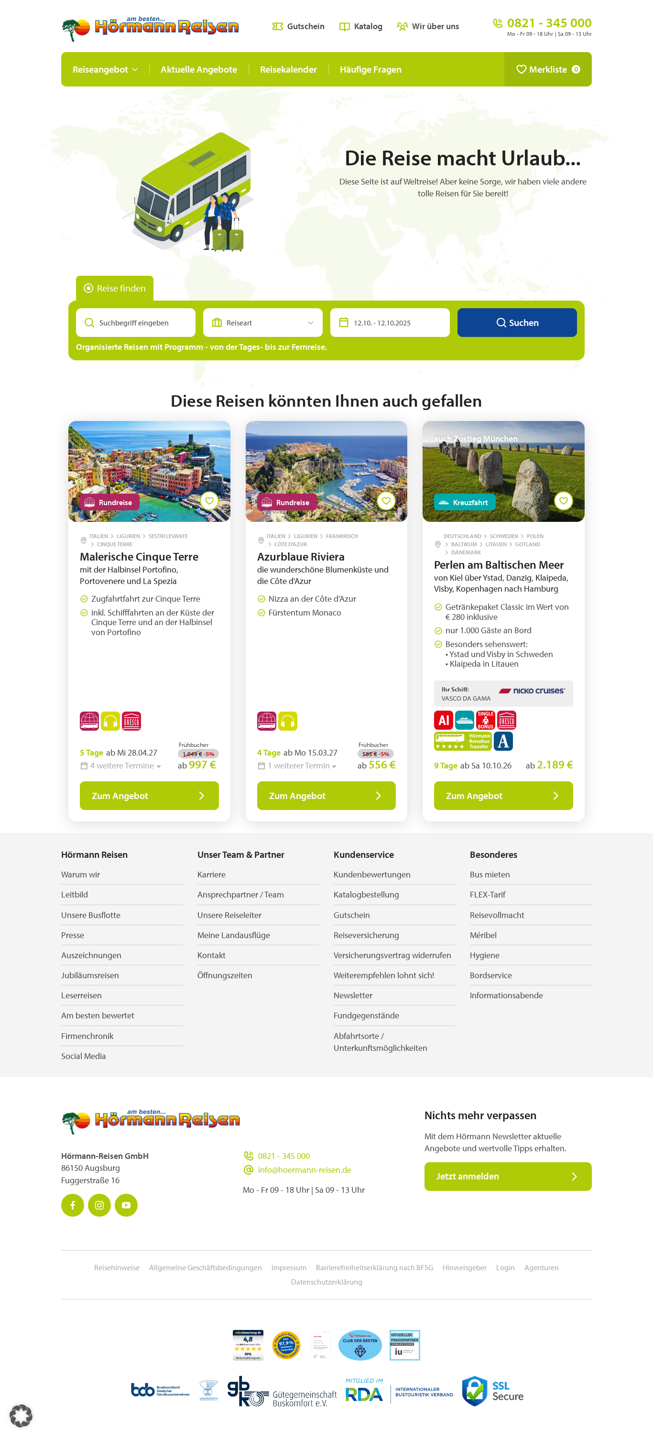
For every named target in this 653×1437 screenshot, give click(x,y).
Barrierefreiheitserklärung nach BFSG (374, 1267)
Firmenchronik (87, 1035)
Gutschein (306, 26)
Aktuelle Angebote (199, 69)
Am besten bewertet (97, 1015)
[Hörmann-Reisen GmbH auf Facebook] (72, 1205)
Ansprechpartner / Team (240, 894)
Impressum (289, 1267)
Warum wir (80, 874)
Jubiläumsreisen (90, 975)
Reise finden (121, 288)
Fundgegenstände (366, 1015)
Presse (72, 934)
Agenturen (541, 1267)
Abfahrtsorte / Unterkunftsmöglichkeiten (380, 1041)
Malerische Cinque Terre (139, 556)
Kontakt (211, 955)
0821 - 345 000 (284, 1155)
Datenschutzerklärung (326, 1281)
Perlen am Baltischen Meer (499, 564)
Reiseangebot (100, 69)
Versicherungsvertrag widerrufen (392, 955)
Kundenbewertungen (372, 874)
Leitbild (74, 894)
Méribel (483, 934)
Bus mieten (490, 874)
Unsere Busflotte (90, 914)
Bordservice (491, 975)
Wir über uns (435, 26)
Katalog (368, 26)
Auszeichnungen (91, 955)
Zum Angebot (120, 795)
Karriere (211, 874)
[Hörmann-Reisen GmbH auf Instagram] (99, 1205)
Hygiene (485, 955)
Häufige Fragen (371, 69)
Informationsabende (506, 995)
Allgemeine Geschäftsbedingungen (205, 1267)
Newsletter (353, 995)
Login (505, 1267)
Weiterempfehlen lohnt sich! (384, 975)
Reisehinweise (117, 1267)
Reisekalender (288, 69)
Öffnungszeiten (224, 975)
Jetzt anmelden (467, 1176)
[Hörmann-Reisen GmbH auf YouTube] (126, 1205)
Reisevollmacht (497, 914)
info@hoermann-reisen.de (304, 1169)
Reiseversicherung (366, 934)
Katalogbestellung (366, 894)
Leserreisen (81, 995)
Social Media (83, 1055)
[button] (21, 1416)
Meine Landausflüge (233, 934)
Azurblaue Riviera (301, 556)
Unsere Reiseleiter (229, 914)
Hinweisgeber (465, 1267)
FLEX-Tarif (487, 894)
